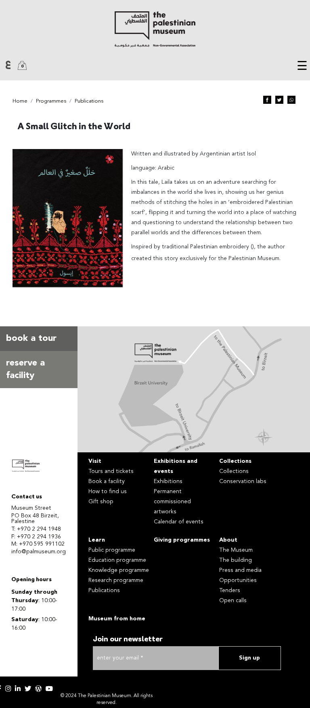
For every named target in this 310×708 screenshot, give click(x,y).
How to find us (107, 491)
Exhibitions (168, 481)
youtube (49, 688)
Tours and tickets (111, 471)
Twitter (279, 100)
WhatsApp (291, 100)
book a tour (31, 338)
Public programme (111, 550)
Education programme (117, 560)
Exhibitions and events (175, 466)
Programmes (51, 101)
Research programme (115, 580)
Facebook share (267, 100)
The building (235, 560)
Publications (89, 101)
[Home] (155, 29)
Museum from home (116, 619)
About (228, 540)
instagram (8, 688)
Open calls (233, 600)
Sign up (249, 658)
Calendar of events (178, 522)
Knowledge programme (118, 570)
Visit (94, 461)
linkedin (18, 688)
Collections (235, 461)
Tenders (229, 590)
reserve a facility (25, 369)
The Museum (236, 550)
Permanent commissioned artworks (172, 502)
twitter (28, 688)
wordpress (38, 688)
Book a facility (106, 481)
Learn (96, 540)
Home (20, 101)
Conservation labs (242, 481)
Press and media (240, 570)
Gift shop (100, 501)
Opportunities (238, 580)
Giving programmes (182, 540)
